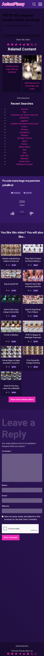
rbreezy (24, 144)
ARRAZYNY (24, 118)
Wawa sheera (24, 147)
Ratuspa (24, 129)
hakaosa (24, 135)
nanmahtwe (24, 132)
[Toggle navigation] (40, 4)
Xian (24, 112)
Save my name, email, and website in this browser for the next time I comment (22, 518)
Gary (24, 153)
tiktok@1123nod (24, 138)
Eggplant (24, 121)
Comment (7, 451)
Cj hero (24, 126)
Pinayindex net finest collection (24, 115)
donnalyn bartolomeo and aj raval (24, 123)
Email (5, 496)
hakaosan (24, 158)
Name (5, 485)
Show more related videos (22, 399)
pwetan (28, 193)
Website (5, 506)
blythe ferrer (24, 161)
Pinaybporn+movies (24, 164)
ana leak (24, 109)
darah (24, 141)
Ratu (24, 150)
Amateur (16, 193)
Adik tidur (24, 155)
